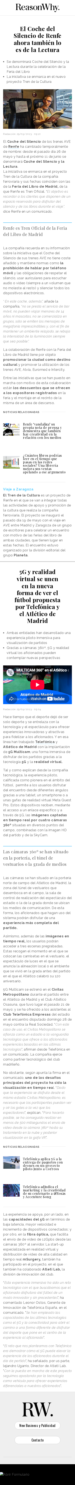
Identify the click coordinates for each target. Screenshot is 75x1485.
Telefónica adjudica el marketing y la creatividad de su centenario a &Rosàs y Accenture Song (44, 1192)
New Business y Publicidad (37, 1425)
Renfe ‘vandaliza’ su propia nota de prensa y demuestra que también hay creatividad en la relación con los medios (42, 431)
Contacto (37, 1440)
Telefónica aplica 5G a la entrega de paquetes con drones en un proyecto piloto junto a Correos (43, 1164)
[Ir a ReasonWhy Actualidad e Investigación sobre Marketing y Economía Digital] (37, 7)
